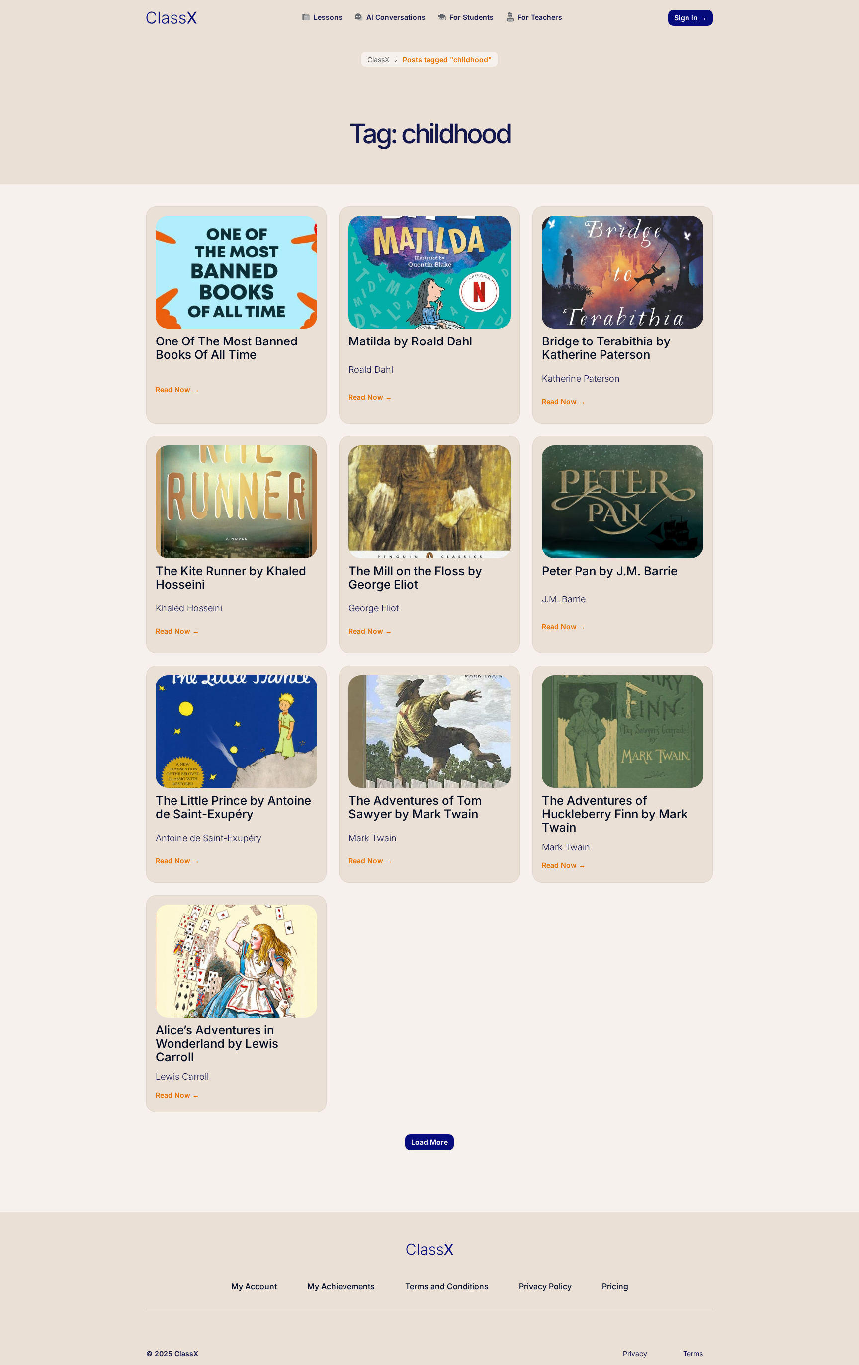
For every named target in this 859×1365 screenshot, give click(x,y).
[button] (429, 1142)
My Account (254, 1286)
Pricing (615, 1286)
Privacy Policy (545, 1286)
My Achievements (341, 1286)
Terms (693, 1353)
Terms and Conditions (447, 1286)
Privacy (635, 1353)
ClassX (378, 59)
